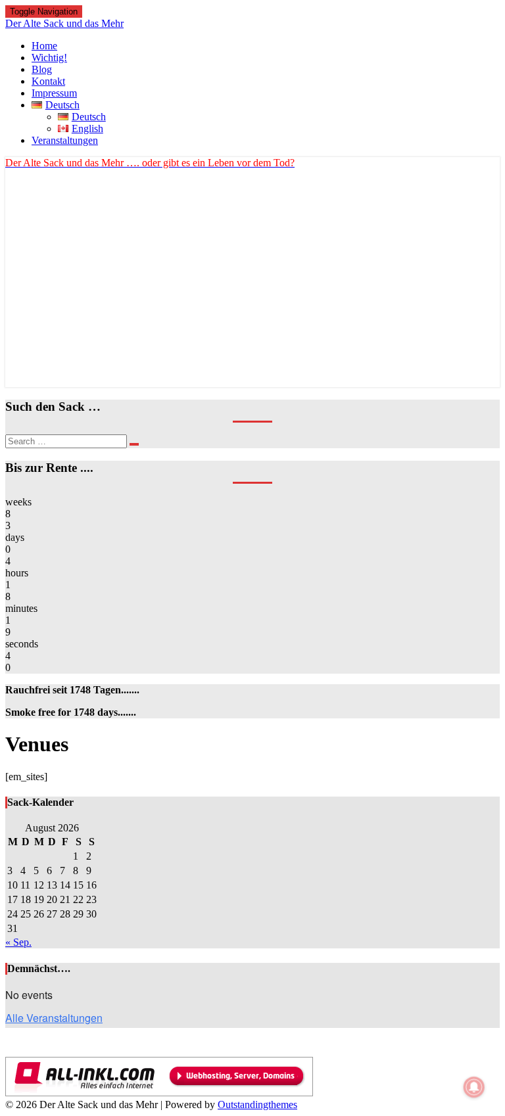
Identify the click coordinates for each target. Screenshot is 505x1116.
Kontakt (48, 81)
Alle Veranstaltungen (54, 1017)
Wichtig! (49, 57)
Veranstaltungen (65, 140)
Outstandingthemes (257, 1104)
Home (44, 45)
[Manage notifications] (474, 1087)
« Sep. (18, 942)
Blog (42, 69)
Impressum (54, 93)
